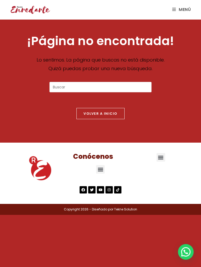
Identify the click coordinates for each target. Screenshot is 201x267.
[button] (100, 169)
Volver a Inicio (100, 113)
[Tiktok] (117, 189)
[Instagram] (109, 189)
